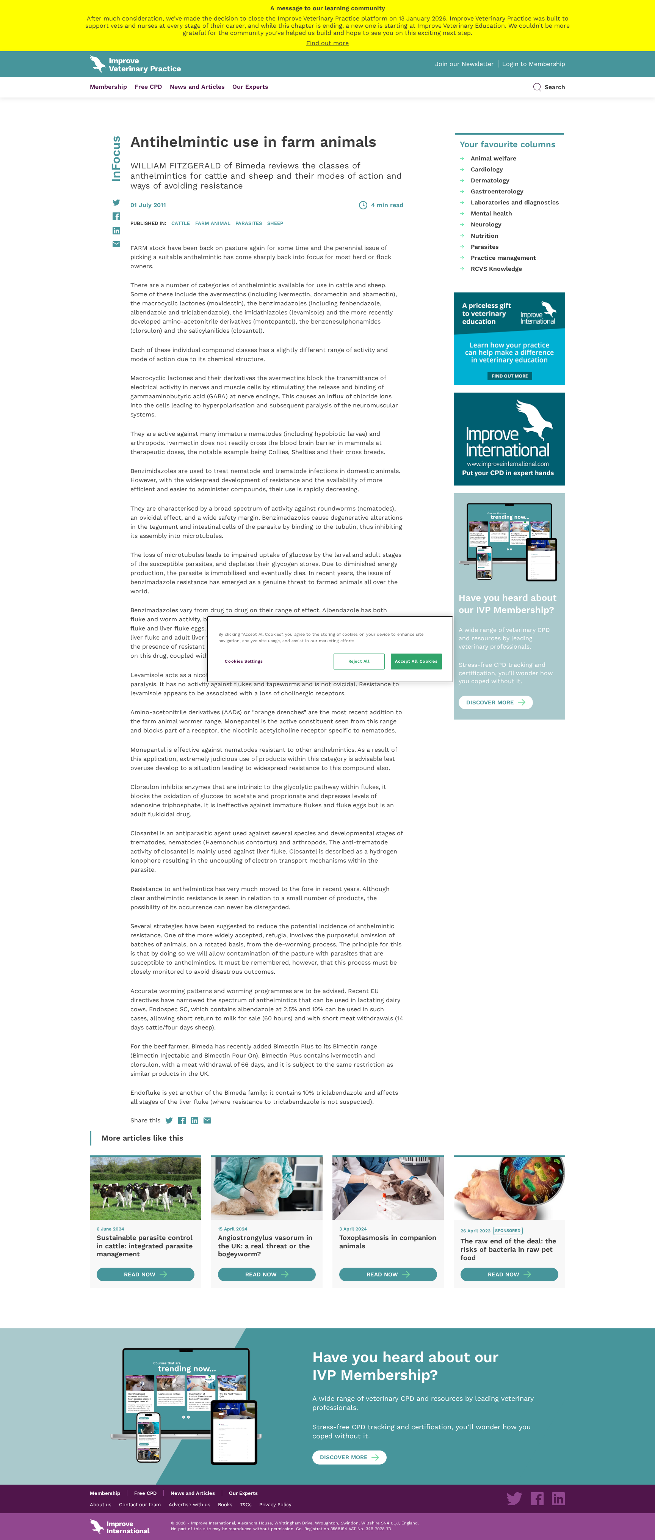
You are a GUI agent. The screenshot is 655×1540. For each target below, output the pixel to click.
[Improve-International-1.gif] (509, 439)
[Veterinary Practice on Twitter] (514, 1498)
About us (100, 1504)
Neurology (486, 224)
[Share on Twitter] (105, 203)
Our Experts (250, 86)
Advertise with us (189, 1504)
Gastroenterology (497, 191)
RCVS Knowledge (496, 268)
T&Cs (246, 1504)
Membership (108, 86)
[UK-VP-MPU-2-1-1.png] (509, 338)
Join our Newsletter (464, 64)
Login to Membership (533, 64)
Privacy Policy (275, 1504)
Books (225, 1504)
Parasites (248, 223)
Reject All (359, 661)
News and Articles (197, 86)
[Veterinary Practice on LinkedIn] (558, 1498)
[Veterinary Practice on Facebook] (537, 1498)
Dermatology (490, 180)
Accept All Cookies (416, 661)
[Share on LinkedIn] (105, 230)
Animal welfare (493, 158)
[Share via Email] (105, 244)
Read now (139, 1274)
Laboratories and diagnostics (515, 202)
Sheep (275, 223)
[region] (330, 649)
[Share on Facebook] (105, 216)
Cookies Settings (244, 661)
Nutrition (484, 235)
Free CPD (148, 86)
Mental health (491, 213)
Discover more (490, 702)
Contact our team (140, 1504)
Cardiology (487, 169)
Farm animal (212, 223)
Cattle (180, 223)
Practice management (503, 257)
